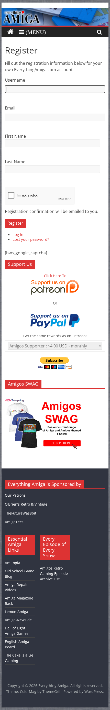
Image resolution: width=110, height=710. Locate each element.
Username (15, 80)
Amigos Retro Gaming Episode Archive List (54, 573)
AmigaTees (14, 521)
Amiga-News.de (18, 619)
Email (10, 108)
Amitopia (12, 562)
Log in (18, 234)
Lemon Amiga (16, 611)
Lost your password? (31, 239)
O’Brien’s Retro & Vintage (26, 504)
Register (15, 223)
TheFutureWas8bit (20, 513)
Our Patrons (15, 495)
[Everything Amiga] (55, 11)
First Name (15, 136)
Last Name (15, 162)
